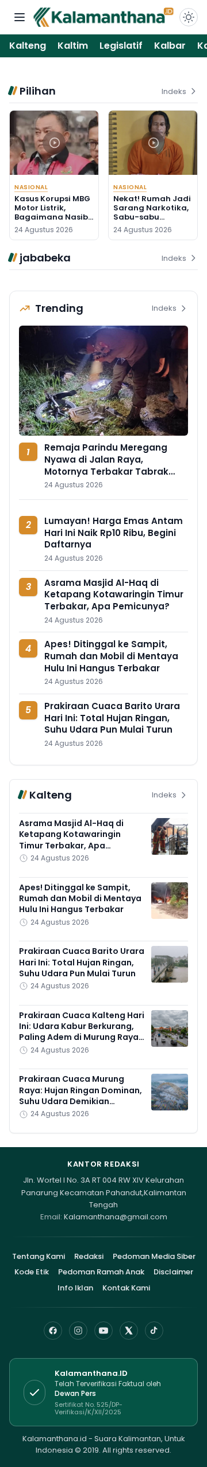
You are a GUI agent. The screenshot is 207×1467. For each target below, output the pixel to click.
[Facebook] (53, 1330)
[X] (129, 1330)
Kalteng (27, 45)
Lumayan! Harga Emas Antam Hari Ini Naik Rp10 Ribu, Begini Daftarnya (113, 532)
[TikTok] (154, 1330)
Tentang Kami (38, 1256)
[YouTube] (103, 1330)
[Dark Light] (188, 17)
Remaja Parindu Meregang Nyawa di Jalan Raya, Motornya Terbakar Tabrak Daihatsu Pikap (106, 465)
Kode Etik (31, 1271)
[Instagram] (78, 1330)
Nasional (31, 187)
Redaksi (88, 1256)
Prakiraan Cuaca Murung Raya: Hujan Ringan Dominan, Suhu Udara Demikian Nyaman (80, 1095)
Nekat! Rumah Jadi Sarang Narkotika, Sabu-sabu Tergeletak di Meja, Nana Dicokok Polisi (152, 217)
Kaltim (72, 45)
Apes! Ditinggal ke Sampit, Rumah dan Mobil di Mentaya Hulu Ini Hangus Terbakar (111, 656)
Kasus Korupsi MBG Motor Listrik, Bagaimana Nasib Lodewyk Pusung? (52, 212)
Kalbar (170, 45)
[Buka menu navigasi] (19, 17)
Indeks (174, 91)
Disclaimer (173, 1271)
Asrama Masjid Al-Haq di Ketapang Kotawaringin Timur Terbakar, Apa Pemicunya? (113, 594)
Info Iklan (75, 1287)
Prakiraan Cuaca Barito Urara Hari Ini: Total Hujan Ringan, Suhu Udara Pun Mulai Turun (112, 718)
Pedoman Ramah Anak (101, 1271)
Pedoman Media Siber (154, 1256)
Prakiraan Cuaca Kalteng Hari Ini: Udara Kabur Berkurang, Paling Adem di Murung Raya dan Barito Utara (81, 1032)
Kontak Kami (126, 1287)
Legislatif (121, 45)
